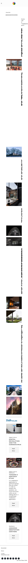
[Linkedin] (13, 558)
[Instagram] (5, 558)
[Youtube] (10, 558)
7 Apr (19, 425)
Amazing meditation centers (14, 529)
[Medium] (16, 558)
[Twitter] (2, 558)
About (2, 551)
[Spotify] (18, 558)
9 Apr (19, 459)
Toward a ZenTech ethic (13, 476)
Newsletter (4, 548)
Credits (3, 553)
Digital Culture (13, 437)
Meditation (12, 473)
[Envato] (7, 558)
